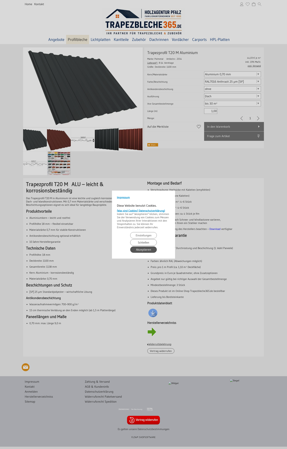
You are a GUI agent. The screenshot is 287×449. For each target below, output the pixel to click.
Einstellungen (143, 235)
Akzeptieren (143, 249)
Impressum (123, 197)
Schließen (143, 242)
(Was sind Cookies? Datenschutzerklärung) (141, 210)
